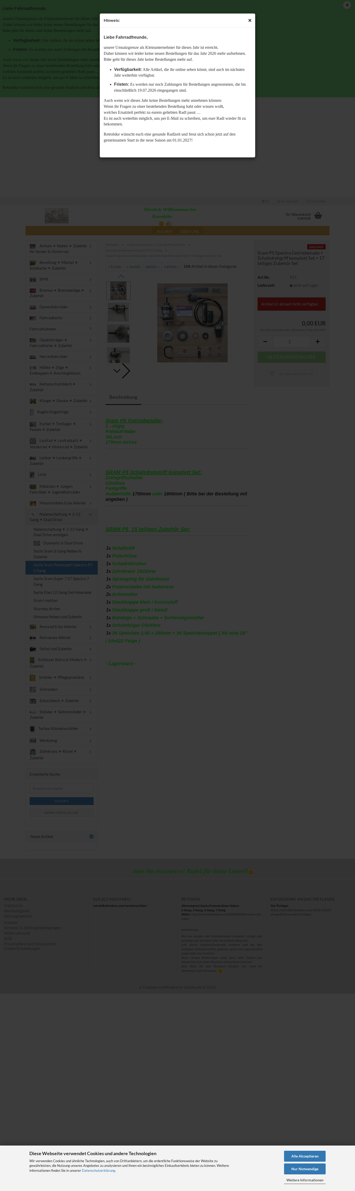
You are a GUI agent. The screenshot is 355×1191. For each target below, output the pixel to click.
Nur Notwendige (304, 1169)
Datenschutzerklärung (98, 1170)
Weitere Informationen (305, 1180)
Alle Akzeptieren (305, 1156)
